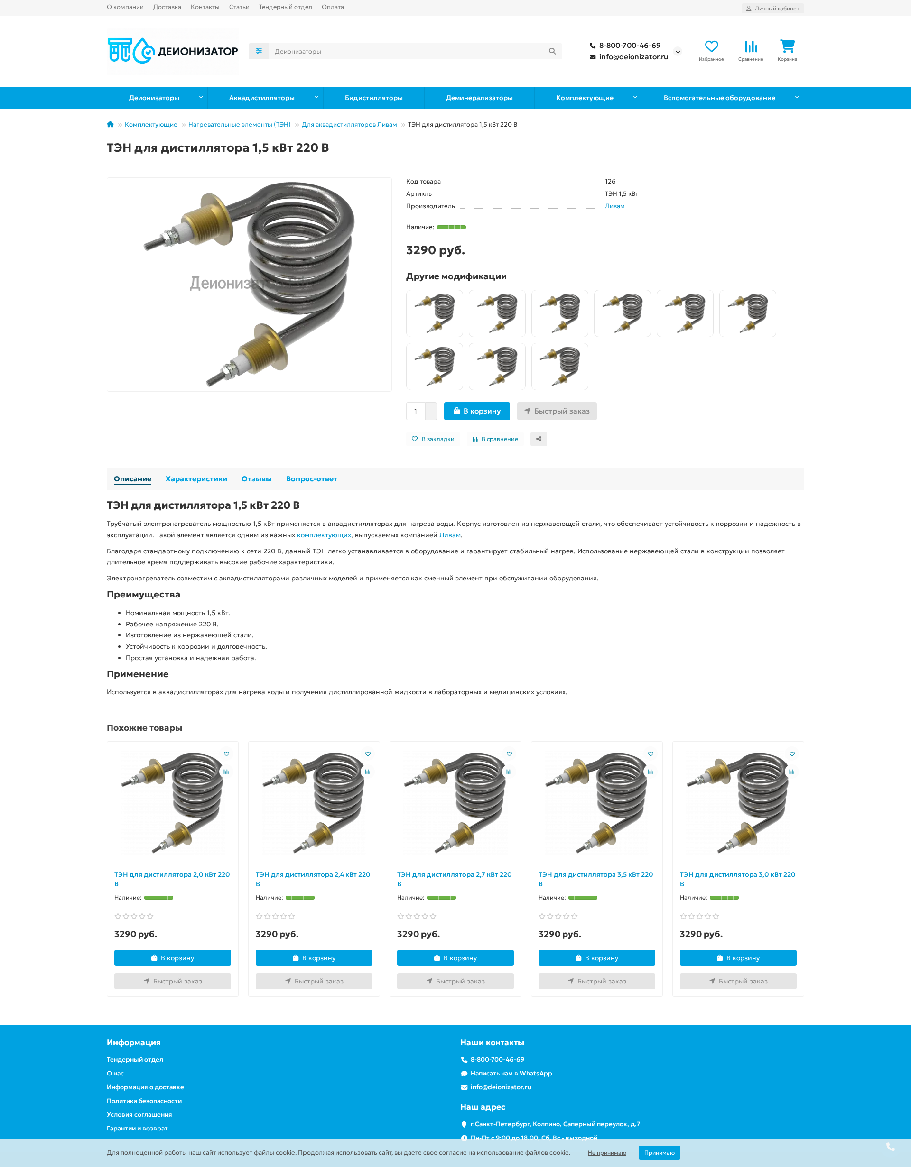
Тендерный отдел (285, 7)
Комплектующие (585, 97)
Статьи (239, 7)
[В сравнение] (226, 771)
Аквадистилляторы (262, 97)
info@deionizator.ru (633, 56)
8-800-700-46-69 (630, 45)
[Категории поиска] (259, 51)
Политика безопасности (144, 1101)
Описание (132, 478)
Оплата (333, 7)
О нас (115, 1073)
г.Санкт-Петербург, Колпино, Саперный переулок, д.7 (555, 1124)
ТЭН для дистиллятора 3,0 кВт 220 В (738, 879)
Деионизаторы (154, 97)
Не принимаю (607, 1152)
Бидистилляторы (374, 97)
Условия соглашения (139, 1115)
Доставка (167, 7)
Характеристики (196, 478)
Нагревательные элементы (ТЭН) (239, 124)
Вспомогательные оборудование (719, 97)
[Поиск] (552, 51)
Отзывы (257, 478)
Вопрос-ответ (311, 478)
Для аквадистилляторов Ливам (349, 124)
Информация (134, 1043)
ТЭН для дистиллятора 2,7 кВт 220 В (454, 879)
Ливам (615, 206)
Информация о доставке (145, 1087)
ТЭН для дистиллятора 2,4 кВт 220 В (313, 879)
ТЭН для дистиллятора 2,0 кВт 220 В (172, 879)
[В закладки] (226, 753)
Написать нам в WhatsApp (511, 1073)
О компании (125, 7)
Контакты (205, 7)
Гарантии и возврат (137, 1128)
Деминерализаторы (479, 97)
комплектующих (324, 535)
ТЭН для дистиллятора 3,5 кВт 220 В (596, 879)
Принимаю (659, 1152)
